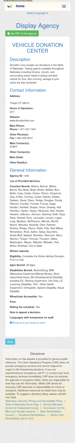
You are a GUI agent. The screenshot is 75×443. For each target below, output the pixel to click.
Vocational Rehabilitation (32, 415)
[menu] (64, 6)
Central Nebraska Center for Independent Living (34, 406)
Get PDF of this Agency (23, 33)
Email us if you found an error (29, 322)
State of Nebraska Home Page (22, 404)
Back (10, 341)
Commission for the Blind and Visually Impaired (35, 409)
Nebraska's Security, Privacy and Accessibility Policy (34, 401)
